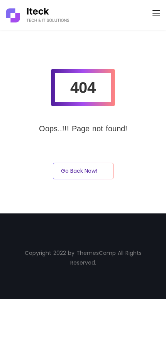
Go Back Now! (79, 171)
